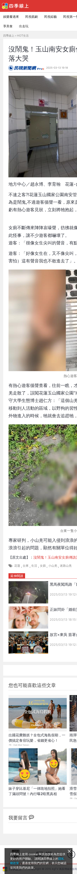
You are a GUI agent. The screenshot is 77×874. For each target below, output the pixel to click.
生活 (34, 566)
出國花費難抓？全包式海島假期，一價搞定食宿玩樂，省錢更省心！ (36, 738)
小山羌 (52, 566)
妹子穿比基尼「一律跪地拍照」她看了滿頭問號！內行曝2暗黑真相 (36, 791)
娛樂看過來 (11, 17)
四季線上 (8, 35)
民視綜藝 (50, 17)
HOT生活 (23, 35)
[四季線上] (15, 6)
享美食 (8, 26)
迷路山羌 (66, 566)
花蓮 (17, 566)
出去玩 (23, 26)
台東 (26, 566)
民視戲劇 (31, 17)
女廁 (43, 566)
